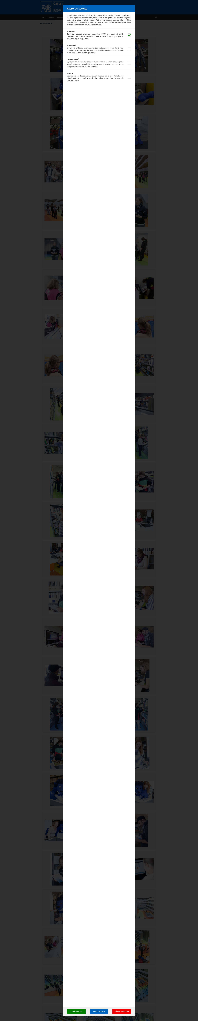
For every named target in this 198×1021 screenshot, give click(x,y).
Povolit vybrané (99, 1011)
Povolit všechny (76, 1011)
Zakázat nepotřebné (121, 1011)
